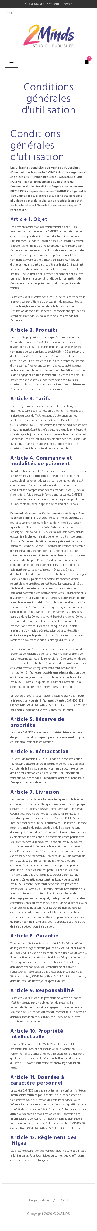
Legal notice (39, 1200)
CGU (64, 1200)
